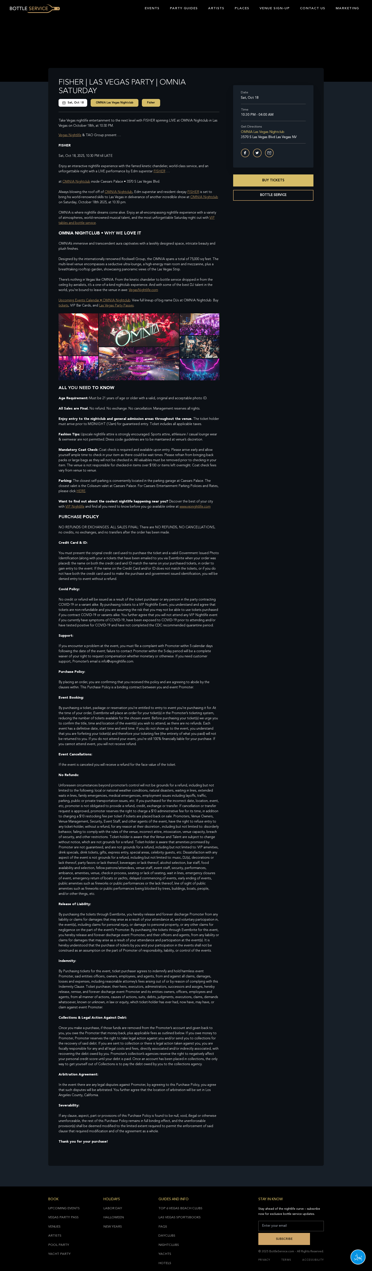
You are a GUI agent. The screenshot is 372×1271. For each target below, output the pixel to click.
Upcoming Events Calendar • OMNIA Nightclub (94, 300)
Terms (286, 1260)
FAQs (162, 1226)
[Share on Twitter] (257, 153)
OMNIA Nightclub (76, 181)
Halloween (113, 1217)
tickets (63, 305)
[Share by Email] (269, 153)
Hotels (164, 1263)
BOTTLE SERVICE (273, 195)
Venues (54, 1226)
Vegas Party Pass (63, 1217)
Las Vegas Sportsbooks (179, 1217)
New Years (112, 1226)
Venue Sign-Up (275, 8)
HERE (80, 491)
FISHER (159, 171)
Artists (216, 8)
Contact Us (312, 8)
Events (152, 8)
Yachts (164, 1254)
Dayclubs (166, 1235)
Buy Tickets (273, 180)
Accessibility (313, 1260)
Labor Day (112, 1208)
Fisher (151, 102)
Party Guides (184, 8)
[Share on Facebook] (245, 153)
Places (242, 8)
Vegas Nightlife (70, 135)
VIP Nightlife (74, 506)
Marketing (347, 8)
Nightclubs (168, 1245)
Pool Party (58, 1245)
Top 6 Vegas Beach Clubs (180, 1208)
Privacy (264, 1260)
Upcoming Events (64, 1208)
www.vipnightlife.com (195, 506)
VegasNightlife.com (143, 290)
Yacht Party (59, 1254)
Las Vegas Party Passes (116, 305)
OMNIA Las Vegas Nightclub (114, 102)
